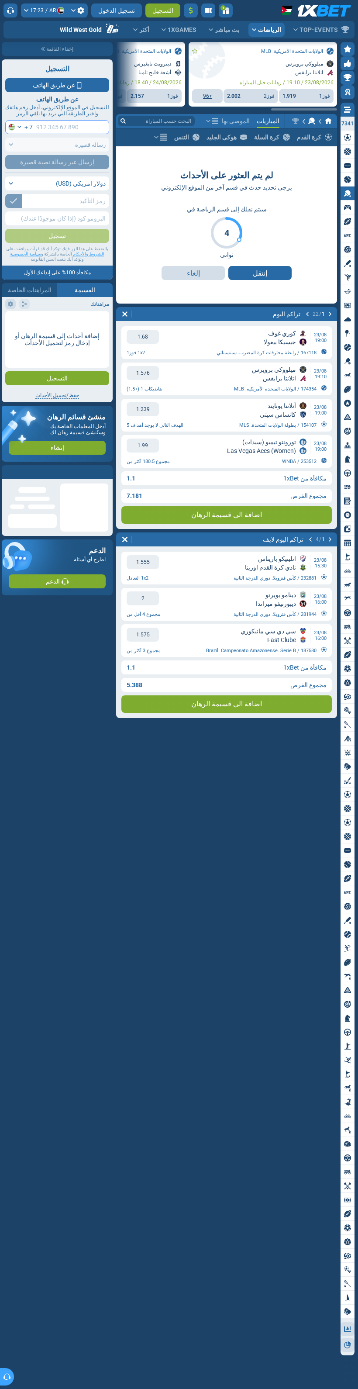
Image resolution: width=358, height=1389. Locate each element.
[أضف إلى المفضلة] (194, 51)
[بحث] (123, 121)
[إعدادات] (77, 10)
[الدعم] (10, 10)
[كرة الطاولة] (311, 121)
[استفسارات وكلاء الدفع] (208, 10)
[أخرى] (212, 121)
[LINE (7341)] (328, 121)
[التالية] (307, 314)
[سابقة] (330, 314)
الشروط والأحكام (88, 254)
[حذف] (125, 314)
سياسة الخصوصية (25, 254)
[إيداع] (191, 10)
